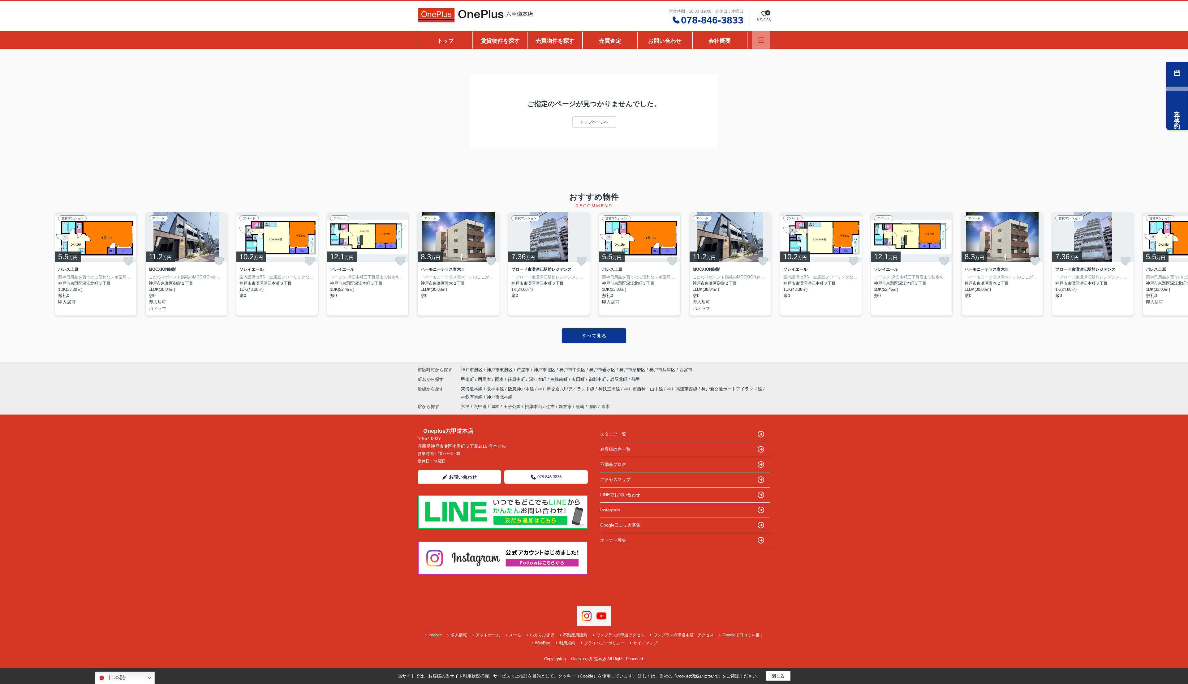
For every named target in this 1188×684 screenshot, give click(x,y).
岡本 (500, 379)
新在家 (565, 406)
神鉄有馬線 (472, 396)
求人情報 (459, 635)
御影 (592, 406)
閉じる (778, 675)
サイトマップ (645, 643)
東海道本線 (472, 388)
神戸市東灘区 (500, 369)
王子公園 (512, 406)
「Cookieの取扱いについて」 (697, 676)
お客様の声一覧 (615, 449)
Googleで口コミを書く (743, 635)
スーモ (515, 635)
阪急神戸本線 (521, 388)
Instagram (610, 509)
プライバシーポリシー (604, 643)
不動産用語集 (575, 635)
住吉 (550, 406)
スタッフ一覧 (613, 434)
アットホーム (488, 635)
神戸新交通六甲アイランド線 (567, 388)
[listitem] (458, 264)
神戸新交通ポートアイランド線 (732, 388)
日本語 (116, 677)
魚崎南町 (559, 379)
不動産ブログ (613, 464)
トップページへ (594, 122)
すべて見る (594, 335)
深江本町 (538, 379)
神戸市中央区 (572, 369)
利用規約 (567, 643)
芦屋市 (523, 369)
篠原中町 (517, 379)
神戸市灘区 (472, 369)
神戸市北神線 (500, 396)
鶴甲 (635, 379)
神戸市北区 (544, 369)
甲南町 (468, 379)
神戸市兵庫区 (662, 369)
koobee (435, 635)
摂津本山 (533, 406)
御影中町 (598, 379)
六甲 (465, 406)
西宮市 (685, 369)
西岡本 (485, 379)
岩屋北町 (619, 379)
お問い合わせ (665, 41)
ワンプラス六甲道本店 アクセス (683, 635)
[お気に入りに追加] (128, 261)
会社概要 (719, 41)
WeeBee (542, 643)
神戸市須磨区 (632, 369)
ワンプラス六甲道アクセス (620, 635)
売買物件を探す (555, 41)
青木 (605, 406)
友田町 (579, 379)
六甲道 (480, 406)
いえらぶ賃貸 (542, 635)
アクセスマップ (615, 479)
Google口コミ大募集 (620, 525)
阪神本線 (496, 388)
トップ (445, 41)
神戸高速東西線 (683, 388)
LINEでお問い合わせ (620, 494)
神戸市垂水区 (602, 369)
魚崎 (580, 406)
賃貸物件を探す (500, 41)
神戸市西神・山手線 (644, 388)
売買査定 (610, 41)
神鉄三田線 (609, 388)
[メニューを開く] (761, 40)
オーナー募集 (613, 540)
